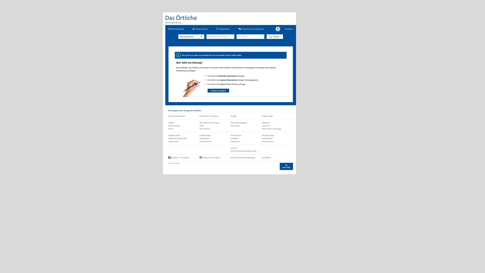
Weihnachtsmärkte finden (177, 138)
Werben (171, 123)
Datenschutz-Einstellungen (271, 129)
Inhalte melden (267, 116)
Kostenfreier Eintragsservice (253, 29)
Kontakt (233, 116)
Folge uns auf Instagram (212, 158)
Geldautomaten (201, 29)
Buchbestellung (174, 126)
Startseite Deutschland (176, 116)
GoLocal (234, 148)
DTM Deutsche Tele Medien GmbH (243, 151)
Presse (171, 129)
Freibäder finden (174, 135)
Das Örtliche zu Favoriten (209, 116)
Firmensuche (235, 141)
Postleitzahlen (236, 135)
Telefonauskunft (205, 141)
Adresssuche (173, 141)
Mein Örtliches (205, 129)
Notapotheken (224, 29)
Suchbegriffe (266, 158)
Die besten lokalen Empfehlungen (243, 158)
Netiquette (265, 123)
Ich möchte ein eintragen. (226, 76)
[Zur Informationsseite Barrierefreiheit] (278, 29)
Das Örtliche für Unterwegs (209, 123)
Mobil (201, 126)
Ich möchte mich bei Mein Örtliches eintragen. (226, 84)
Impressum (266, 126)
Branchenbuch (267, 138)
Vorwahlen (234, 138)
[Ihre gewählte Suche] (191, 36)
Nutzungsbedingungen (239, 123)
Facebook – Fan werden (180, 158)
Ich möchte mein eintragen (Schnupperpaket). (232, 80)
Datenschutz (235, 126)
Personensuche (267, 141)
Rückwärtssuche (177, 29)
